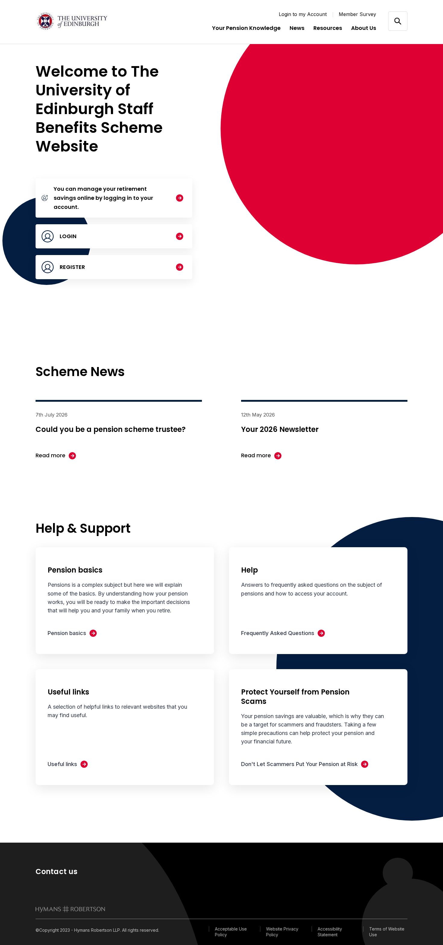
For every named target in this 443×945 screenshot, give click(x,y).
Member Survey (357, 14)
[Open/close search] (397, 21)
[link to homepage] (70, 909)
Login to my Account (303, 14)
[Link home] (72, 21)
